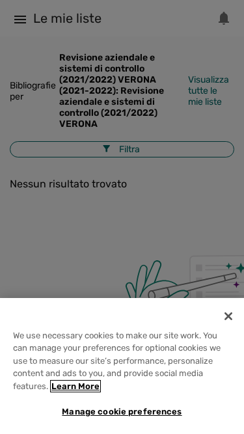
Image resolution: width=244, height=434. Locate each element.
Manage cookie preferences (122, 411)
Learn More (75, 386)
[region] (122, 366)
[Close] (228, 316)
